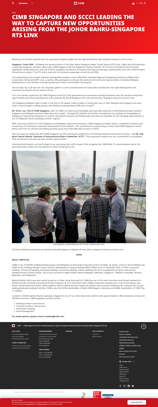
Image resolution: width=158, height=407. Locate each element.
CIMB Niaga (123, 374)
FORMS (121, 348)
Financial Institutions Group (20, 339)
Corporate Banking (18, 336)
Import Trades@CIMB (45, 352)
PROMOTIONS (124, 332)
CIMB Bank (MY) (124, 370)
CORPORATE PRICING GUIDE (128, 337)
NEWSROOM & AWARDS (127, 343)
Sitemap (122, 354)
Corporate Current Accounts (47, 336)
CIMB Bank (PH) (124, 381)
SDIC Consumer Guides (127, 357)
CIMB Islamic (123, 367)
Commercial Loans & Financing (21, 346)
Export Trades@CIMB (45, 355)
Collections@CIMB (44, 343)
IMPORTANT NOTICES (126, 340)
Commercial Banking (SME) (20, 334)
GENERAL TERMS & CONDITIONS (130, 346)
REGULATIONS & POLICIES (128, 351)
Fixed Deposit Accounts (46, 339)
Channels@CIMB (44, 345)
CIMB (121, 365)
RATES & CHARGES (125, 334)
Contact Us (95, 334)
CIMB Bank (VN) (124, 379)
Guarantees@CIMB (45, 357)
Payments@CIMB (44, 341)
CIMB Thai (122, 376)
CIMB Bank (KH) (124, 372)
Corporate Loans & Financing (21, 348)
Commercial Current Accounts (48, 334)
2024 (19, 326)
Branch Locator (97, 336)
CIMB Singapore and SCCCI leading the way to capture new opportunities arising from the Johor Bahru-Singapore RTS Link (65, 326)
